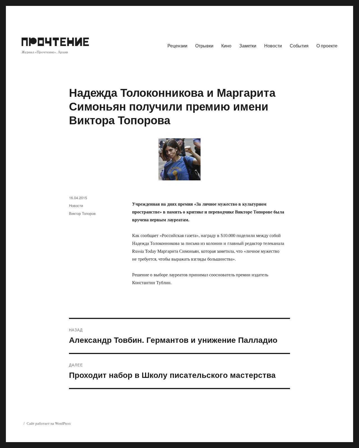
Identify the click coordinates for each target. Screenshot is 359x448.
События (299, 45)
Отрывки (204, 45)
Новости (273, 45)
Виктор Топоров (82, 213)
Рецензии (177, 45)
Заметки (247, 45)
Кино (226, 45)
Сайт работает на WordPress (49, 423)
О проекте (326, 45)
